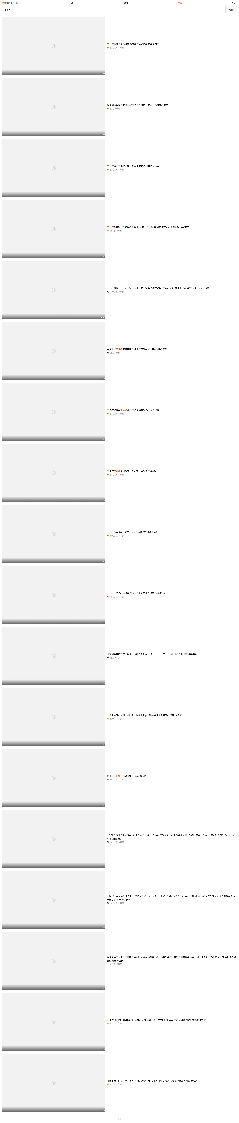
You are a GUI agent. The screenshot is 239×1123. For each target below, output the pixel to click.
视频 (180, 3)
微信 (126, 3)
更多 (233, 3)
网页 (18, 3)
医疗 (72, 3)
